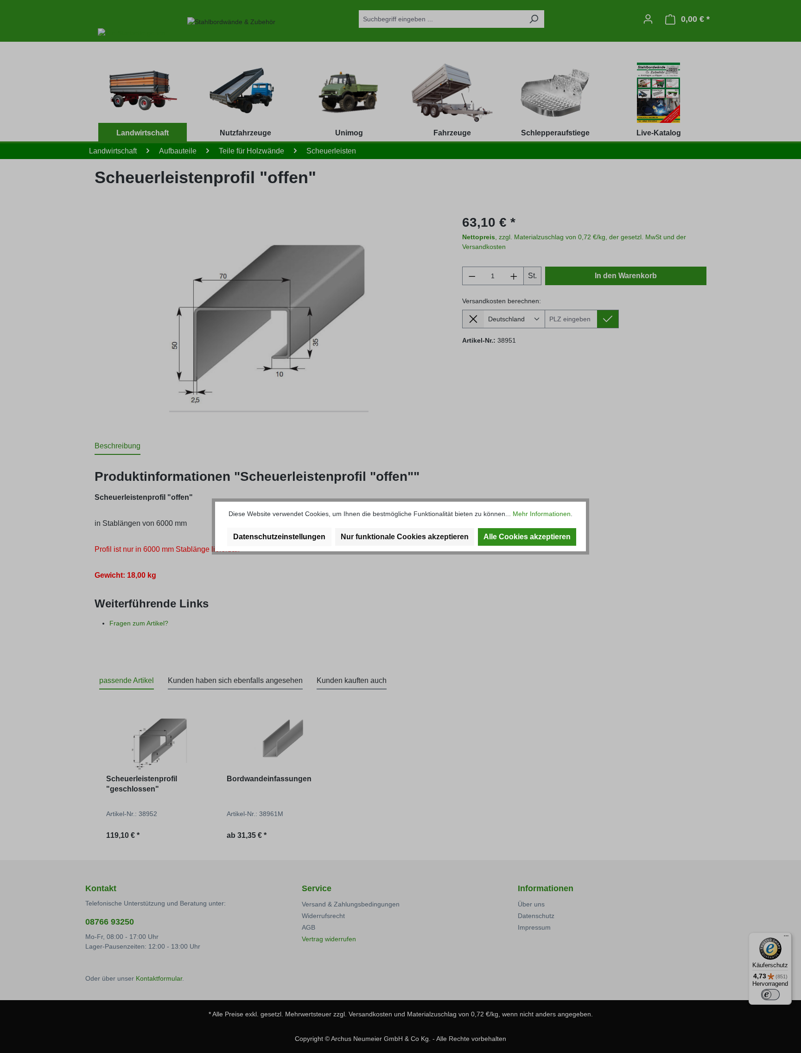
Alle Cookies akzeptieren (527, 537)
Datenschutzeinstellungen (279, 537)
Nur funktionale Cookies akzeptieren (405, 537)
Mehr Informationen (542, 513)
